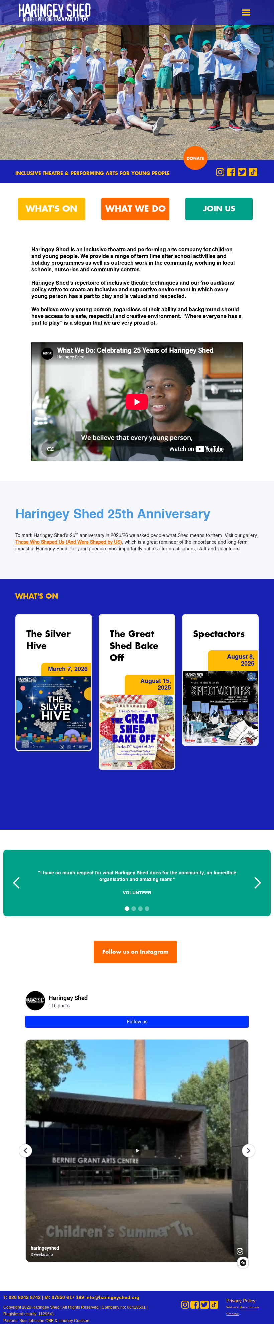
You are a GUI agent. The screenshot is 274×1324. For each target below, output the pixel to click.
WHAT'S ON (51, 209)
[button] (246, 12)
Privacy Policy (240, 1300)
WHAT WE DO (135, 209)
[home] (56, 12)
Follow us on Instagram (135, 952)
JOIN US (219, 209)
